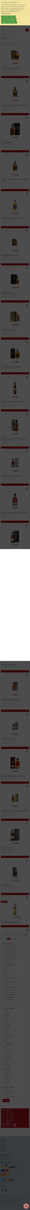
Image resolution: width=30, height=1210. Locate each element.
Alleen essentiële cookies (9, 22)
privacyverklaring (5, 13)
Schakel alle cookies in (8, 16)
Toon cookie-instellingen (8, 19)
